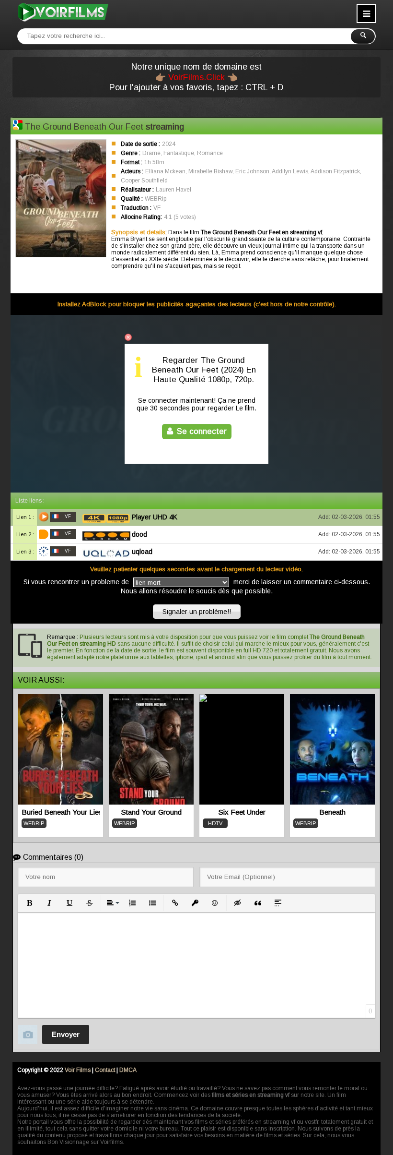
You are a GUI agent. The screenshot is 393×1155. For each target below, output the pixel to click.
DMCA (128, 1070)
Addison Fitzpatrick (335, 171)
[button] (29, 903)
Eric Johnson (252, 171)
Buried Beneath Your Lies (61, 812)
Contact (105, 1070)
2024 (168, 144)
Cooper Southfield (144, 180)
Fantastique (178, 153)
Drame (151, 153)
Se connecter (202, 431)
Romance (210, 153)
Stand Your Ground (151, 812)
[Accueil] (62, 12)
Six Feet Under (242, 812)
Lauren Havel (173, 189)
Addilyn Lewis (290, 171)
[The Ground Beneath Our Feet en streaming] (18, 126)
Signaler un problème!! (196, 611)
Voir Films (78, 1070)
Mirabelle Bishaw (210, 171)
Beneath (332, 812)
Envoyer (66, 1034)
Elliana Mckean (165, 171)
